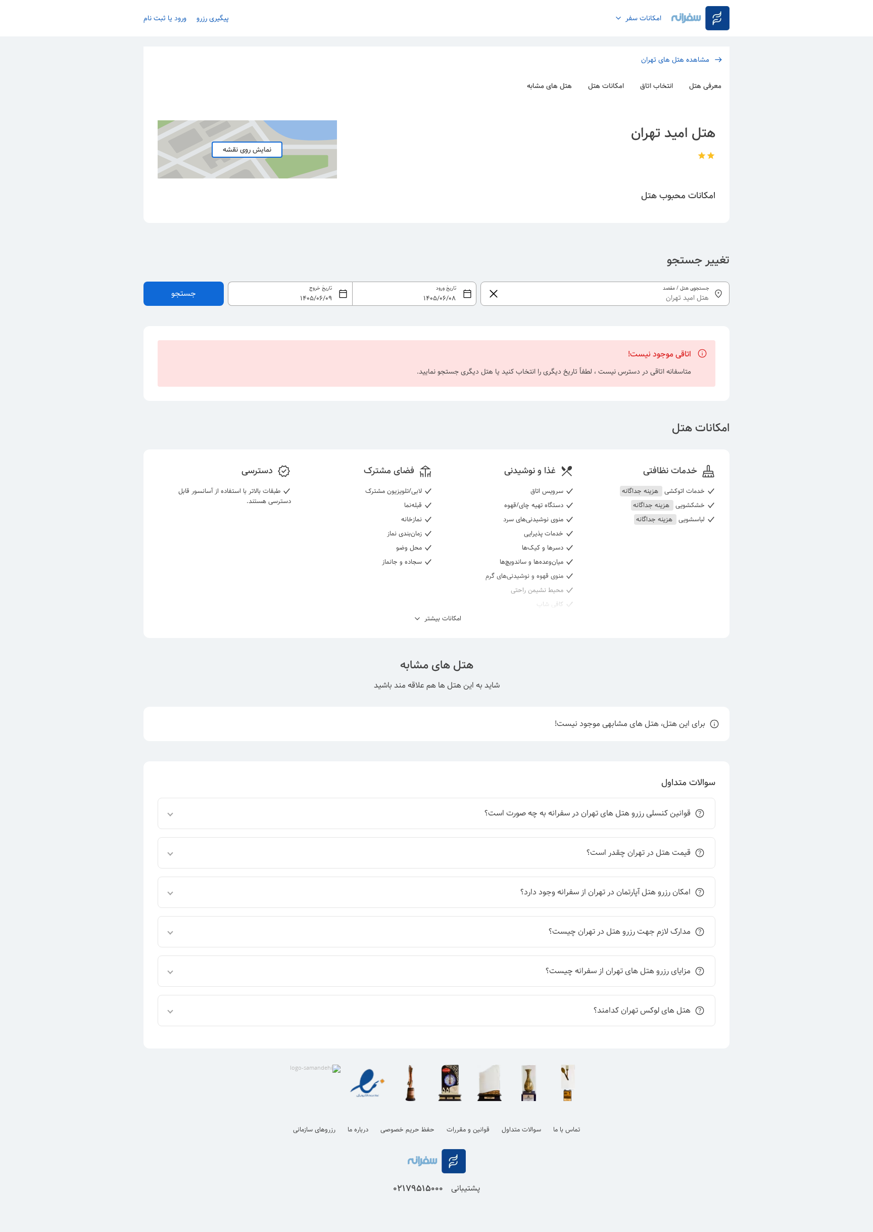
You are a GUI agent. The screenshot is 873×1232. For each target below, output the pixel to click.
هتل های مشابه (549, 86)
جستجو (183, 293)
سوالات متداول (521, 1129)
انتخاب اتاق (656, 86)
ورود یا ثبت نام (164, 18)
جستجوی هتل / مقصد (686, 288)
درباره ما (358, 1129)
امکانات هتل (606, 86)
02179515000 (418, 1188)
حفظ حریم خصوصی (407, 1129)
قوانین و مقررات (468, 1129)
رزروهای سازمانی (314, 1129)
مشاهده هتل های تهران (675, 59)
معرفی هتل (705, 86)
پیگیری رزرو (213, 18)
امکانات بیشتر (441, 619)
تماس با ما (566, 1129)
